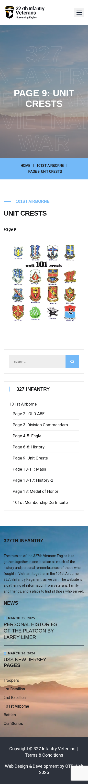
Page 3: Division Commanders (40, 424)
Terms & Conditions (44, 755)
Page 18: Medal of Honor (35, 491)
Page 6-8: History (28, 446)
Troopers (11, 680)
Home (25, 166)
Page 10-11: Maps (29, 469)
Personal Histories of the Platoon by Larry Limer (30, 631)
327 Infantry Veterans (54, 748)
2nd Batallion (15, 697)
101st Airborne (50, 166)
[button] (79, 12)
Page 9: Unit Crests (30, 458)
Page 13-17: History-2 (33, 480)
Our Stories (13, 723)
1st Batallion (14, 689)
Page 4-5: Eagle (27, 435)
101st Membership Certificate (40, 502)
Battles (10, 715)
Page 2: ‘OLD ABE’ (29, 413)
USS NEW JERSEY (25, 659)
